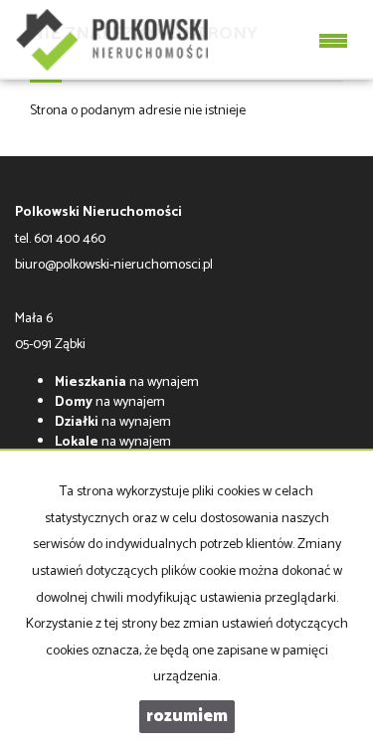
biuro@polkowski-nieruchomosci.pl (114, 265)
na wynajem (127, 382)
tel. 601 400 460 (60, 239)
